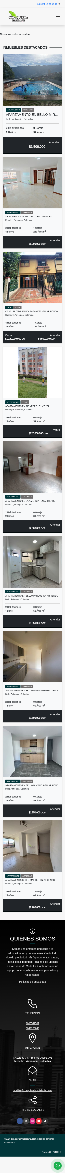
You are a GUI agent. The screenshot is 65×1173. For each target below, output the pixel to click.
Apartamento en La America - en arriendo (30, 501)
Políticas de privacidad (32, 981)
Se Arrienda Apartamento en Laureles (28, 216)
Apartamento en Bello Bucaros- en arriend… (32, 785)
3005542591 (32, 1023)
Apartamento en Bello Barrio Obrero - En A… (32, 690)
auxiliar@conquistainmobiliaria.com (32, 1090)
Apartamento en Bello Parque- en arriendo (31, 595)
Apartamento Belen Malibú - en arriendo (30, 880)
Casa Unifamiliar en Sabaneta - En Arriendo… (32, 311)
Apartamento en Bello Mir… (32, 114)
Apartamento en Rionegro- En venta (27, 406)
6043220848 (32, 1028)
